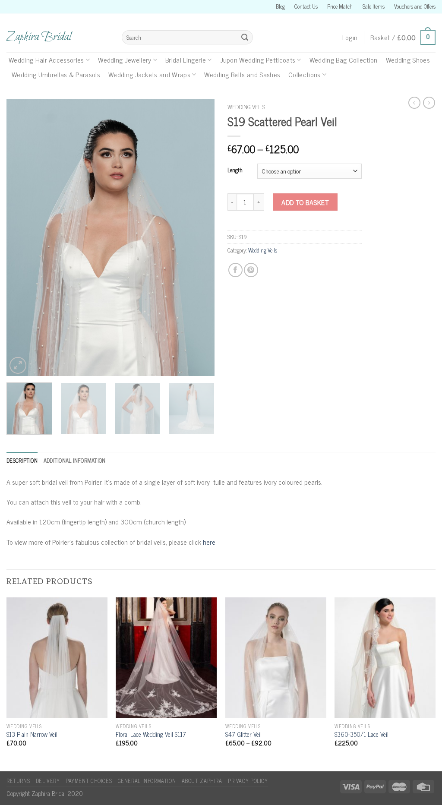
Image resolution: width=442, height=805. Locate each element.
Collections (304, 74)
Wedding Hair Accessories (46, 59)
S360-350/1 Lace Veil (361, 734)
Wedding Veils (246, 106)
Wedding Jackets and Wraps (149, 74)
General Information (147, 781)
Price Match (340, 6)
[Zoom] (17, 365)
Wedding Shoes (408, 59)
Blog (280, 6)
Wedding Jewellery (124, 59)
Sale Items (374, 6)
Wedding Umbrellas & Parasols (56, 74)
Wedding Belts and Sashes (242, 74)
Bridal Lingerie (185, 59)
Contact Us (306, 6)
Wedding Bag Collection (343, 59)
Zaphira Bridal (38, 37)
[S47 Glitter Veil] (275, 657)
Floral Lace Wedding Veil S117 (151, 734)
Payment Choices (89, 781)
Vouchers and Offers (415, 6)
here (209, 541)
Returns (18, 781)
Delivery (48, 781)
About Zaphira (202, 781)
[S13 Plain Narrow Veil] (56, 657)
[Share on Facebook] (235, 270)
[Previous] (21, 237)
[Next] (199, 237)
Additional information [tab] (75, 460)
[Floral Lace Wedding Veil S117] (166, 657)
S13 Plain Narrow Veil (31, 734)
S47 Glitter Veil (243, 734)
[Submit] (244, 37)
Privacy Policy (248, 781)
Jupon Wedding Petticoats (258, 59)
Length (235, 170)
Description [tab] (22, 460)
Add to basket (304, 202)
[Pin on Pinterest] (251, 270)
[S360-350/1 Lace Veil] (385, 657)
